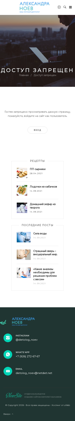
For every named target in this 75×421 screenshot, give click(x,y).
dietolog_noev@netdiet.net (34, 373)
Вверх (7, 414)
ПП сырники (38, 169)
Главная (24, 75)
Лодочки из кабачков (43, 186)
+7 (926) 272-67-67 (28, 356)
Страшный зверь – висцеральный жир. (45, 252)
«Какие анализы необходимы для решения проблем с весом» (45, 274)
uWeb (67, 405)
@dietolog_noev (27, 339)
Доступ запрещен (45, 75)
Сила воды (40, 233)
